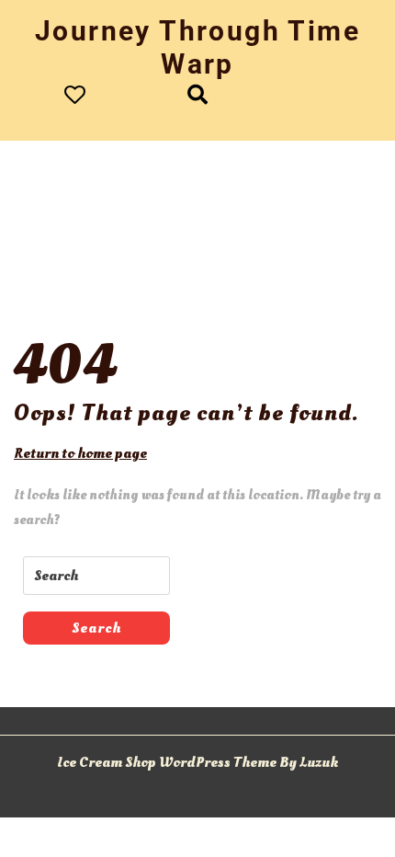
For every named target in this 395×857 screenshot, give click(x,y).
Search (96, 628)
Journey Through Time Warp (197, 47)
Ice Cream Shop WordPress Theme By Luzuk (197, 762)
